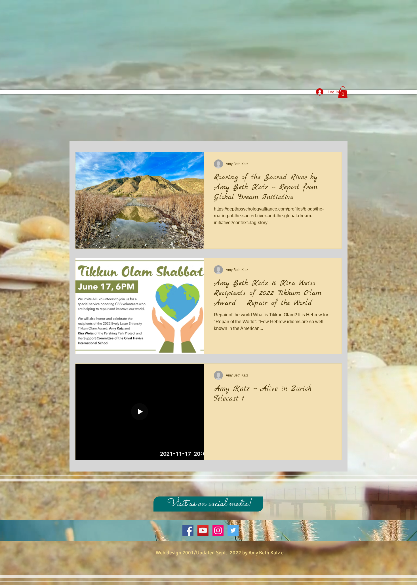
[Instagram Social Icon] (218, 530)
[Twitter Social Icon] (233, 530)
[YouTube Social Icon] (202, 530)
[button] (343, 92)
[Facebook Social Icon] (187, 530)
